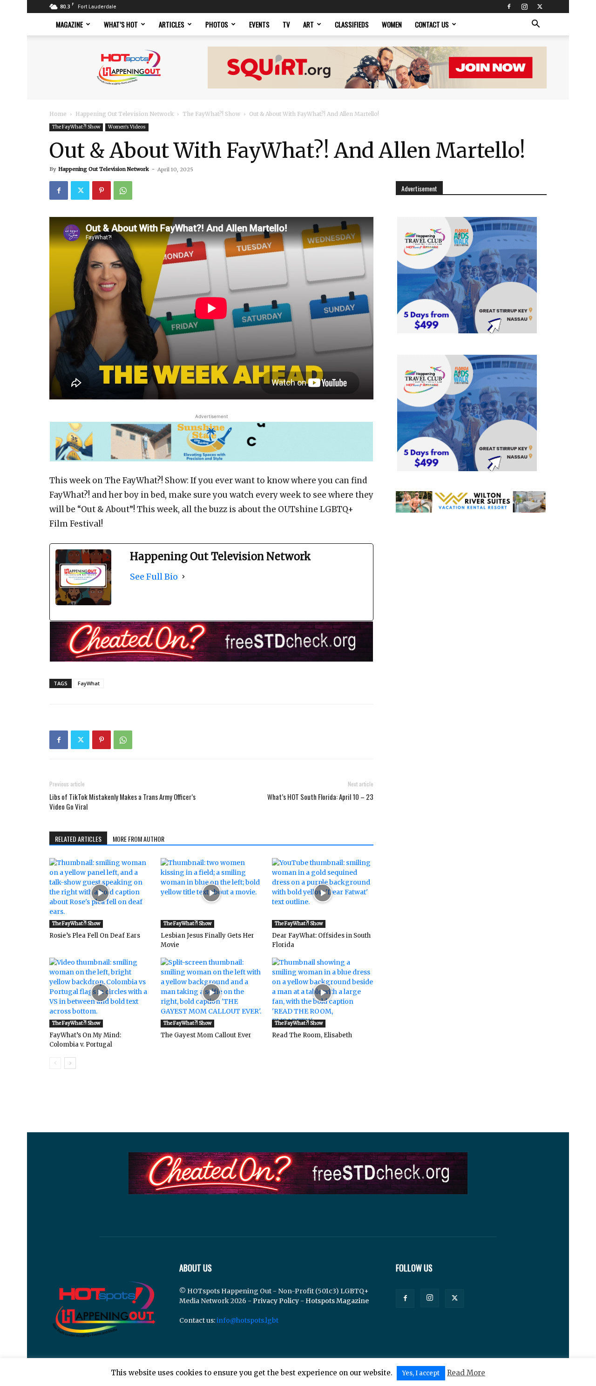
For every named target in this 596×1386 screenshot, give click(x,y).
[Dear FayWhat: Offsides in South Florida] (322, 893)
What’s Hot (121, 24)
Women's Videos (127, 127)
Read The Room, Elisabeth (312, 1035)
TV (286, 24)
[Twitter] (540, 6)
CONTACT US (432, 24)
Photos (216, 24)
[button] (535, 24)
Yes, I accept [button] (421, 1373)
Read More (466, 1372)
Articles (171, 24)
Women (392, 24)
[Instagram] (524, 6)
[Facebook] (509, 6)
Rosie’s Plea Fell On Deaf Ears (94, 936)
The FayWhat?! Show (211, 113)
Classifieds (352, 24)
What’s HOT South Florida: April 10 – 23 (320, 797)
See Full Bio (154, 576)
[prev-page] (55, 1063)
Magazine (69, 24)
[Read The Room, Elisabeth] (322, 993)
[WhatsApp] (123, 190)
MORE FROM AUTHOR (138, 839)
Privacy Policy (276, 1301)
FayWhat (89, 683)
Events (259, 24)
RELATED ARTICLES (78, 839)
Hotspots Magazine (337, 1301)
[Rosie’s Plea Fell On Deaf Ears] (100, 893)
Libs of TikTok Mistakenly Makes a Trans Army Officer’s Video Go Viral (122, 801)
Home (58, 113)
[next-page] (70, 1063)
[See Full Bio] (183, 576)
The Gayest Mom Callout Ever (206, 1035)
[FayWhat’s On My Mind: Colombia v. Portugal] (100, 993)
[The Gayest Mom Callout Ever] (211, 993)
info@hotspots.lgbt (247, 1320)
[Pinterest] (101, 190)
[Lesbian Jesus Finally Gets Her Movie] (211, 893)
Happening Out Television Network (124, 113)
